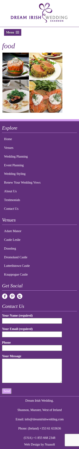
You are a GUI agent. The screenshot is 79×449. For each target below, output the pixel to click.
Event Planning (14, 165)
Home (8, 139)
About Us (10, 191)
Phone (6, 342)
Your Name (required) (17, 315)
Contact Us (11, 208)
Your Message (11, 356)
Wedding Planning (16, 156)
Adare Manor (12, 231)
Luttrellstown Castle (17, 265)
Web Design (32, 444)
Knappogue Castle (16, 274)
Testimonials (12, 200)
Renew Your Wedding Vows (22, 182)
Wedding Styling (15, 173)
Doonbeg (10, 248)
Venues (8, 147)
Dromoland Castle (15, 257)
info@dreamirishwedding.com (44, 419)
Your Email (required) (17, 329)
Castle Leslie (12, 239)
